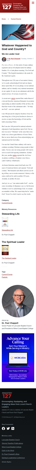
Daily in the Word (8, 450)
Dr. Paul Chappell (14, 58)
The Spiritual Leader (9, 258)
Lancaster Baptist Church (11, 440)
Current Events (16, 19)
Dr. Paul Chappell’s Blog (10, 454)
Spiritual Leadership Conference (13, 458)
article (13, 98)
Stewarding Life (7, 230)
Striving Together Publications (12, 443)
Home (4, 19)
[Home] (18, 395)
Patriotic (5, 277)
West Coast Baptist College (11, 447)
